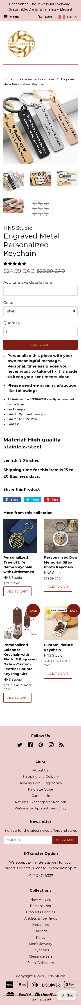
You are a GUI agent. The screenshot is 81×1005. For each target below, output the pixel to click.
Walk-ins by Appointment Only (40, 808)
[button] (15, 263)
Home (8, 79)
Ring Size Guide (40, 789)
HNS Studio (56, 976)
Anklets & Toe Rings (40, 918)
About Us (40, 770)
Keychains (40, 950)
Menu (14, 17)
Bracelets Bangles (40, 912)
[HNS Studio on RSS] (61, 746)
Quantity (11, 323)
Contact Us (41, 796)
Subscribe (65, 840)
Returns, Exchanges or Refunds (40, 802)
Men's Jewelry (40, 944)
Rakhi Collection (40, 963)
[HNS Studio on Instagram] (51, 746)
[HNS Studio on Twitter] (19, 746)
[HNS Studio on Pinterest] (40, 746)
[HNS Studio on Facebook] (30, 746)
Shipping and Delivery (40, 777)
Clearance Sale (40, 956)
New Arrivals (40, 900)
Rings (40, 938)
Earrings (40, 931)
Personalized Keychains (37, 79)
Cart (48, 17)
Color (8, 302)
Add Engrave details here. (28, 282)
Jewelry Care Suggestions (40, 783)
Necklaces (40, 925)
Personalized (40, 906)
